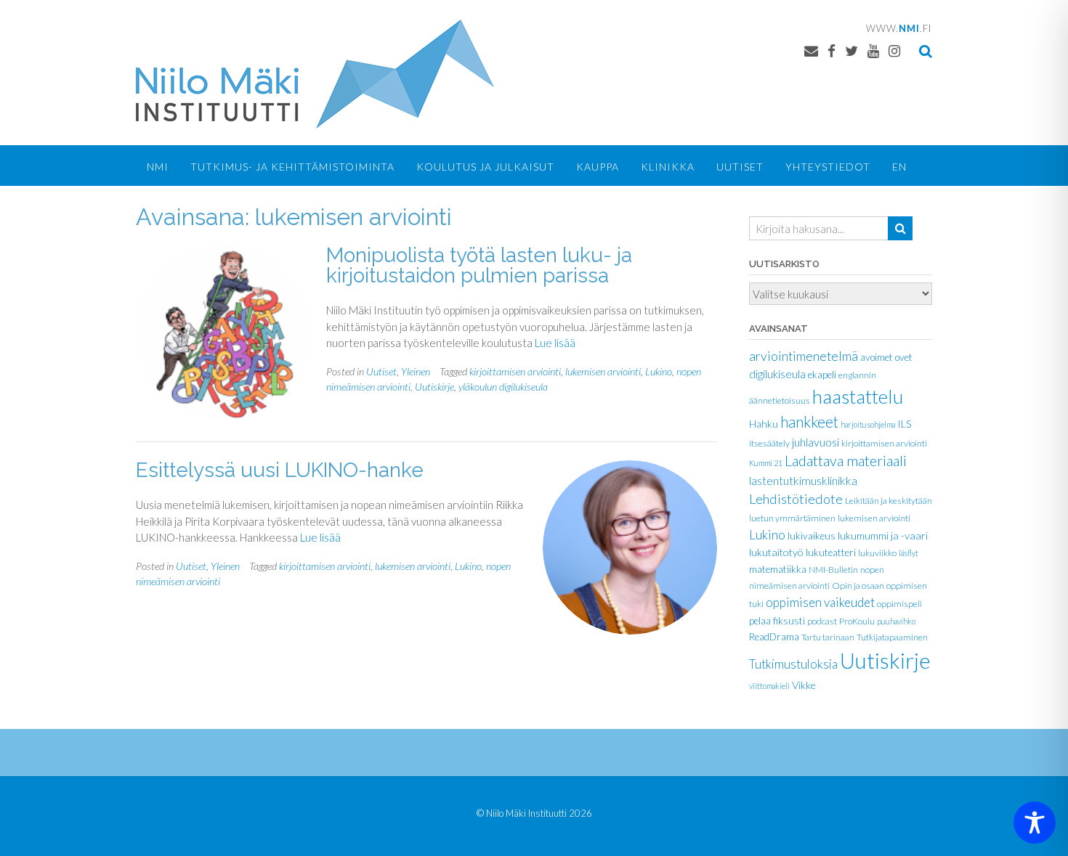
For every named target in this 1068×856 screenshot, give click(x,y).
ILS (904, 424)
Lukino (658, 371)
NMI (158, 166)
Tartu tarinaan (827, 637)
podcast (822, 621)
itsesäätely (769, 443)
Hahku (763, 424)
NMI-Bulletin (833, 569)
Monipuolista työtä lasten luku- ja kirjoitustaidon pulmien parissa (479, 265)
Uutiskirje (434, 386)
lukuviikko (877, 552)
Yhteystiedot (827, 166)
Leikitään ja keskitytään (888, 500)
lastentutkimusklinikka (803, 480)
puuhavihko (896, 621)
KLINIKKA (668, 166)
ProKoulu (857, 621)
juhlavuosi (815, 442)
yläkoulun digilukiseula (503, 386)
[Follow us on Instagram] (894, 50)
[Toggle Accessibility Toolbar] (1034, 822)
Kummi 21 (765, 463)
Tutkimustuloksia (793, 664)
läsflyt (908, 553)
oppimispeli (899, 603)
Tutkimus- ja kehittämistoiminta (292, 166)
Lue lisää (555, 342)
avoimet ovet (886, 357)
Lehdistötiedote (796, 499)
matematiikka (777, 569)
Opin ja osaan (858, 585)
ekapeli (822, 374)
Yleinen (415, 371)
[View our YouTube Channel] (873, 50)
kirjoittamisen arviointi (515, 371)
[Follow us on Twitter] (851, 50)
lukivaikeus (812, 536)
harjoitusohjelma (868, 424)
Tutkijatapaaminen (892, 637)
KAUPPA (597, 166)
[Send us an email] (811, 50)
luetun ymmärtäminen (792, 518)
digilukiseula (777, 373)
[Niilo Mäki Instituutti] (315, 74)
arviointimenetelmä (803, 356)
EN (899, 166)
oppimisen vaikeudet (820, 602)
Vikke (804, 685)
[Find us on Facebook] (832, 50)
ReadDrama (774, 637)
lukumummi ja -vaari (883, 535)
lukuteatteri (831, 552)
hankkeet (809, 422)
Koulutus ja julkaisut (485, 166)
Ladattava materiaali (846, 460)
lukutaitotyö (776, 552)
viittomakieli (769, 685)
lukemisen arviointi (603, 371)
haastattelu (857, 396)
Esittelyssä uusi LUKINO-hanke (280, 470)
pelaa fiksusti (777, 621)
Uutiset (740, 166)
